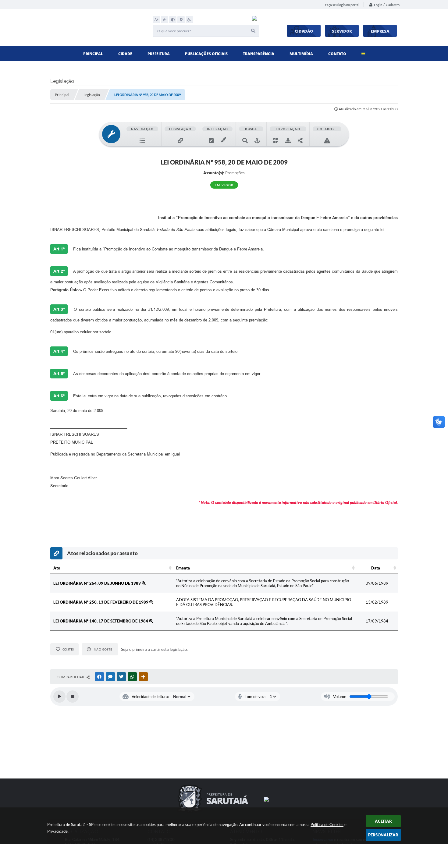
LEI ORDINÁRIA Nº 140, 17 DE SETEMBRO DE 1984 (101, 621)
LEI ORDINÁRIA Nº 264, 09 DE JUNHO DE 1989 (97, 583)
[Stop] (72, 696)
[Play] (59, 696)
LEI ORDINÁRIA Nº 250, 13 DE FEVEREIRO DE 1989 (101, 602)
